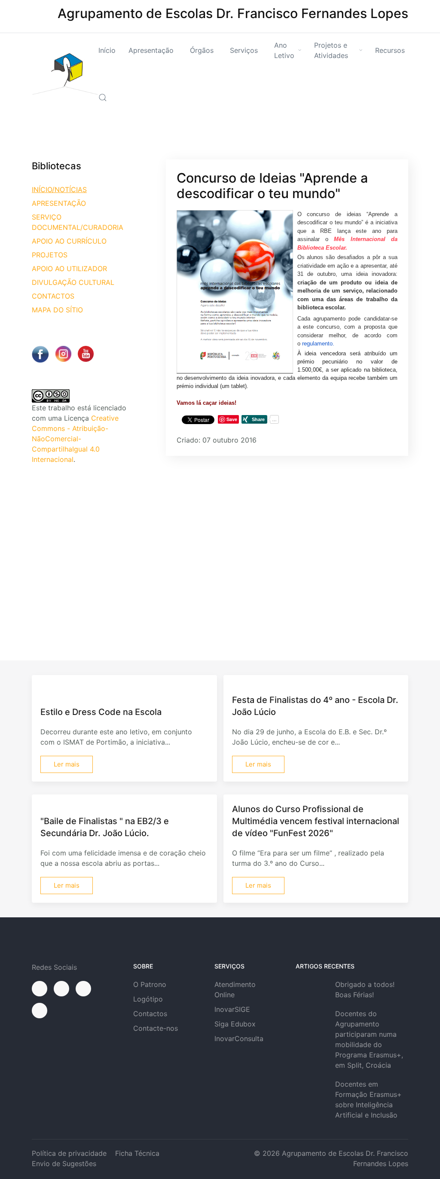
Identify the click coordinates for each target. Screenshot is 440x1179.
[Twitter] (83, 988)
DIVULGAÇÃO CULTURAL (73, 282)
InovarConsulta (238, 1038)
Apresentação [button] (151, 50)
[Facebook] (39, 988)
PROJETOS (49, 254)
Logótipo (148, 999)
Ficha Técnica (137, 1153)
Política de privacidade (69, 1153)
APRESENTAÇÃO (59, 203)
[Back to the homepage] (65, 74)
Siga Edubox (235, 1024)
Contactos (150, 1013)
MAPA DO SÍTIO (57, 309)
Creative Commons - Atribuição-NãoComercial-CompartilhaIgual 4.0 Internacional (75, 439)
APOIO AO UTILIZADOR (69, 268)
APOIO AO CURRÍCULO (69, 241)
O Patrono (149, 984)
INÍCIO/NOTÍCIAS (59, 189)
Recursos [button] (390, 50)
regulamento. (317, 343)
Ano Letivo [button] (284, 50)
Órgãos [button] (202, 50)
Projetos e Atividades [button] (331, 50)
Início (107, 50)
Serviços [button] (244, 50)
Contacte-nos (155, 1028)
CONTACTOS (53, 296)
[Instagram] (61, 988)
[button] (102, 97)
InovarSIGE (232, 1009)
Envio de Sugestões (64, 1163)
